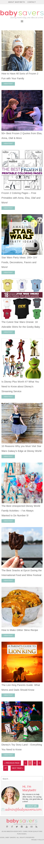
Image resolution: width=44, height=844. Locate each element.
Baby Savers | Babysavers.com (22, 14)
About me (32, 806)
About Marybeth (16, 2)
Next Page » (17, 768)
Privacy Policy (37, 839)
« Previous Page (11, 763)
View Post (8, 84)
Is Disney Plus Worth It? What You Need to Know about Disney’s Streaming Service (20, 386)
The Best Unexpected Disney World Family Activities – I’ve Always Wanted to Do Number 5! (20, 511)
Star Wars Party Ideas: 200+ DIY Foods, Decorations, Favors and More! (19, 262)
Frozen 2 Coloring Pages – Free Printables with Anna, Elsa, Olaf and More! (20, 198)
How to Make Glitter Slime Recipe (19, 630)
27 (6, 768)
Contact (32, 2)
